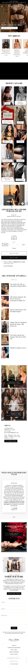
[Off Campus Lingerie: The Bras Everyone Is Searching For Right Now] (5, 301)
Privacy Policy (8, 633)
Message (4, 615)
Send (14, 628)
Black (14, 238)
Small (10, 244)
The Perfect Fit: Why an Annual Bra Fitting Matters (18, 285)
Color (14, 235)
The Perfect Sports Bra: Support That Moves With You (18, 337)
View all (14, 279)
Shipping (9, 216)
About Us (14, 645)
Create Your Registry (14, 415)
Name (3, 602)
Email (3, 608)
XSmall (5, 244)
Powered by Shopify (14, 663)
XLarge (14, 248)
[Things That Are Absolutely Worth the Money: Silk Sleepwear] (5, 327)
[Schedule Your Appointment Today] (14, 376)
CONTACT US (13, 661)
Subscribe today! (13, 658)
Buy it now (14, 257)
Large (23, 244)
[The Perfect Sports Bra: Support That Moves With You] (5, 340)
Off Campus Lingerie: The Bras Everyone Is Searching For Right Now (18, 298)
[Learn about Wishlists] (14, 537)
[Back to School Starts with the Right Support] (5, 314)
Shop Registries (16, 412)
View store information (8, 265)
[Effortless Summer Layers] (5, 352)
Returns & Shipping (14, 652)
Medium (17, 244)
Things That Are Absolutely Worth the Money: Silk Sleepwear (18, 324)
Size (13, 242)
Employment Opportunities (14, 647)
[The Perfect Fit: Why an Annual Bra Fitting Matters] (5, 289)
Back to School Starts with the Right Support (18, 310)
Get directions (10, 441)
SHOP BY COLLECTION (9, 28)
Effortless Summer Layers (18, 348)
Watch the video (14, 593)
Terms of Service (16, 633)
